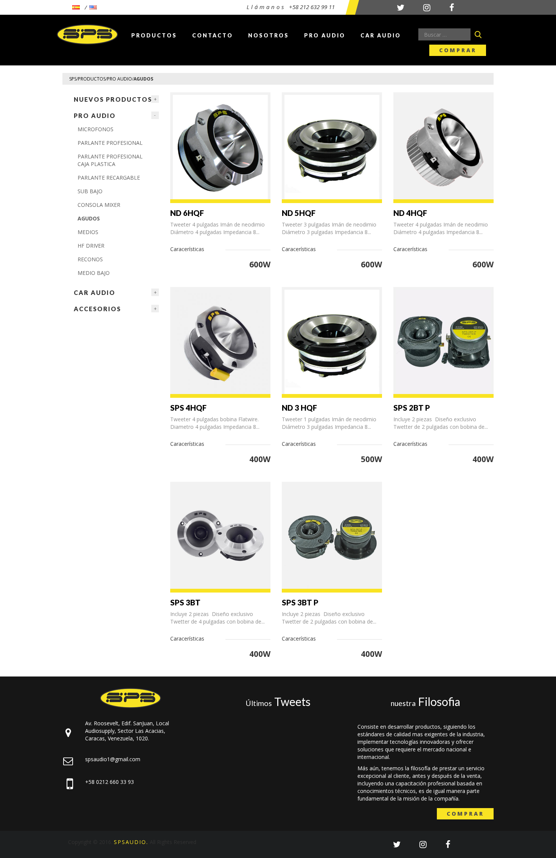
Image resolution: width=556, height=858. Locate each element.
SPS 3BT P (300, 602)
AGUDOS (89, 218)
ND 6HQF (187, 212)
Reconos (90, 259)
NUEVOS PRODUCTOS (113, 99)
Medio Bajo (94, 272)
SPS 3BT (185, 602)
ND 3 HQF (299, 407)
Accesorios (97, 308)
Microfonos (95, 129)
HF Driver (91, 245)
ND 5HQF (298, 212)
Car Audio (380, 35)
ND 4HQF (410, 212)
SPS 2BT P (411, 407)
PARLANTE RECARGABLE (109, 177)
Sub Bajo (90, 191)
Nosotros (268, 35)
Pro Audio (324, 35)
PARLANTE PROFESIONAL (110, 142)
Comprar (458, 50)
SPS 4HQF (188, 407)
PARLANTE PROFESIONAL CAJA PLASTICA (110, 160)
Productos (154, 35)
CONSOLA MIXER (99, 204)
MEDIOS (88, 232)
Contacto (212, 35)
